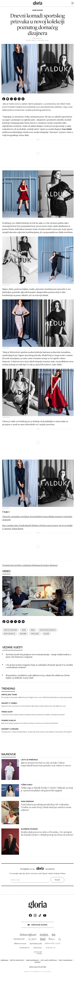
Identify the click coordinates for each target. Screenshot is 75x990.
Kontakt (37, 962)
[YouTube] (44, 915)
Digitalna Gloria (39, 925)
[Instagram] (35, 915)
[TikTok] (39, 915)
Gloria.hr (39, 38)
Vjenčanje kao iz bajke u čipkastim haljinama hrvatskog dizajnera (30, 565)
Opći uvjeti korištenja (49, 960)
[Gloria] (37, 3)
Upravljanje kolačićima (37, 967)
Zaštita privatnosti (17, 960)
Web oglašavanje (32, 960)
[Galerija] (37, 69)
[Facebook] (30, 915)
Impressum (4, 960)
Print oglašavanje (65, 960)
